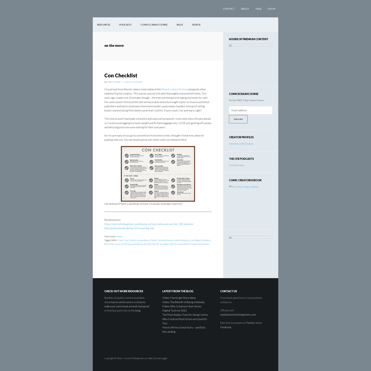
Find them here (236, 165)
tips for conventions (180, 244)
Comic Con (122, 240)
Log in (164, 358)
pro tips (148, 244)
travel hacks (203, 244)
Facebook (225, 327)
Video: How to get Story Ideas (179, 297)
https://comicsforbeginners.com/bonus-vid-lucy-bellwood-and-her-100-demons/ (148, 224)
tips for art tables (160, 244)
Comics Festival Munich (161, 240)
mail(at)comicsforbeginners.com (238, 314)
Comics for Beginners (116, 9)
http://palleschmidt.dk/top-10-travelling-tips (129, 228)
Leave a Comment (133, 81)
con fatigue (195, 240)
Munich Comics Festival (174, 89)
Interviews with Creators (241, 143)
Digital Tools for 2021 (174, 310)
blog (137, 310)
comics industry (181, 240)
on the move (114, 244)
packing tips (137, 244)
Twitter (250, 322)
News (120, 236)
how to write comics (122, 302)
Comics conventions (139, 240)
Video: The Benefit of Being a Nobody (183, 302)
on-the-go (126, 244)
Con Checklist (120, 75)
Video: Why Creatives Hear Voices (181, 306)
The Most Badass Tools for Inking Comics (185, 314)
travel (193, 244)
